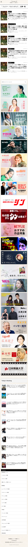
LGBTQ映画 (4, 519)
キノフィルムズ (15, 32)
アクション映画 (4, 495)
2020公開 (23, 71)
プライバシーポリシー (19, 542)
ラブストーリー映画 (5, 492)
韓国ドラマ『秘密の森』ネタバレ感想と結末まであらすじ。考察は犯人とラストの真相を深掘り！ (16, 429)
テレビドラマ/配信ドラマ (6, 530)
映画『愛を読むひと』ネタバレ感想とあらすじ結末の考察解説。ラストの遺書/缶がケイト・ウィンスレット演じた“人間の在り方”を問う (16, 411)
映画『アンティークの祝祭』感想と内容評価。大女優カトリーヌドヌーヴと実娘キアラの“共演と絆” (17, 28)
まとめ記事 (4, 526)
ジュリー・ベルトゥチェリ (19, 30)
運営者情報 (4, 533)
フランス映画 (11, 18)
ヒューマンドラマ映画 (12, 24)
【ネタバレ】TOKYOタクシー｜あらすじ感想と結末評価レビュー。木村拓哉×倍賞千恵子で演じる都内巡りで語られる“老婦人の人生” (16, 463)
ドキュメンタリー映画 (6, 523)
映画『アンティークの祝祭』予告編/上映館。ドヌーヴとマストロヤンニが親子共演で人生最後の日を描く (17, 40)
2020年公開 (23, 18)
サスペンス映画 (4, 499)
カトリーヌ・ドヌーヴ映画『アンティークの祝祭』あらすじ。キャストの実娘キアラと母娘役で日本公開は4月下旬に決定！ (17, 67)
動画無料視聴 (17, 18)
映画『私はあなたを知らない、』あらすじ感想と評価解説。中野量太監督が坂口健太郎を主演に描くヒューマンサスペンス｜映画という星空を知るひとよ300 (16, 446)
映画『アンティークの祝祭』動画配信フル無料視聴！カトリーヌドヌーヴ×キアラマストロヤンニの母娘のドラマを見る (17, 15)
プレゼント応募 (4, 478)
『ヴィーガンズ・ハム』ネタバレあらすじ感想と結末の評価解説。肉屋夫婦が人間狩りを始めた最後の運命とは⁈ (16, 394)
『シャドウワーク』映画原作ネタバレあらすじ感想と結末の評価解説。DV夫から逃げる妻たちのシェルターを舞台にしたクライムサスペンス (16, 403)
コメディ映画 (4, 502)
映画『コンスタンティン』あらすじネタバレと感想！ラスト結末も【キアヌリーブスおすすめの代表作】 (16, 437)
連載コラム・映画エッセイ (6, 482)
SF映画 (3, 509)
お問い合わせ (12, 542)
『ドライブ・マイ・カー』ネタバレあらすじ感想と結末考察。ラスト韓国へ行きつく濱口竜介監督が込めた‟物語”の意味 (16, 420)
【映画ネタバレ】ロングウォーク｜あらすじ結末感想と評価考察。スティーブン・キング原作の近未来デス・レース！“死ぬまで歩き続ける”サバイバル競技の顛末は (16, 386)
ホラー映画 (4, 506)
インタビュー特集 (5, 475)
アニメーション (4, 516)
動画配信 (10, 11)
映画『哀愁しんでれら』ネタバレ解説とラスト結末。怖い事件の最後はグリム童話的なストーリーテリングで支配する (16, 455)
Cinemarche (14, 1)
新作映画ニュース (11, 36)
